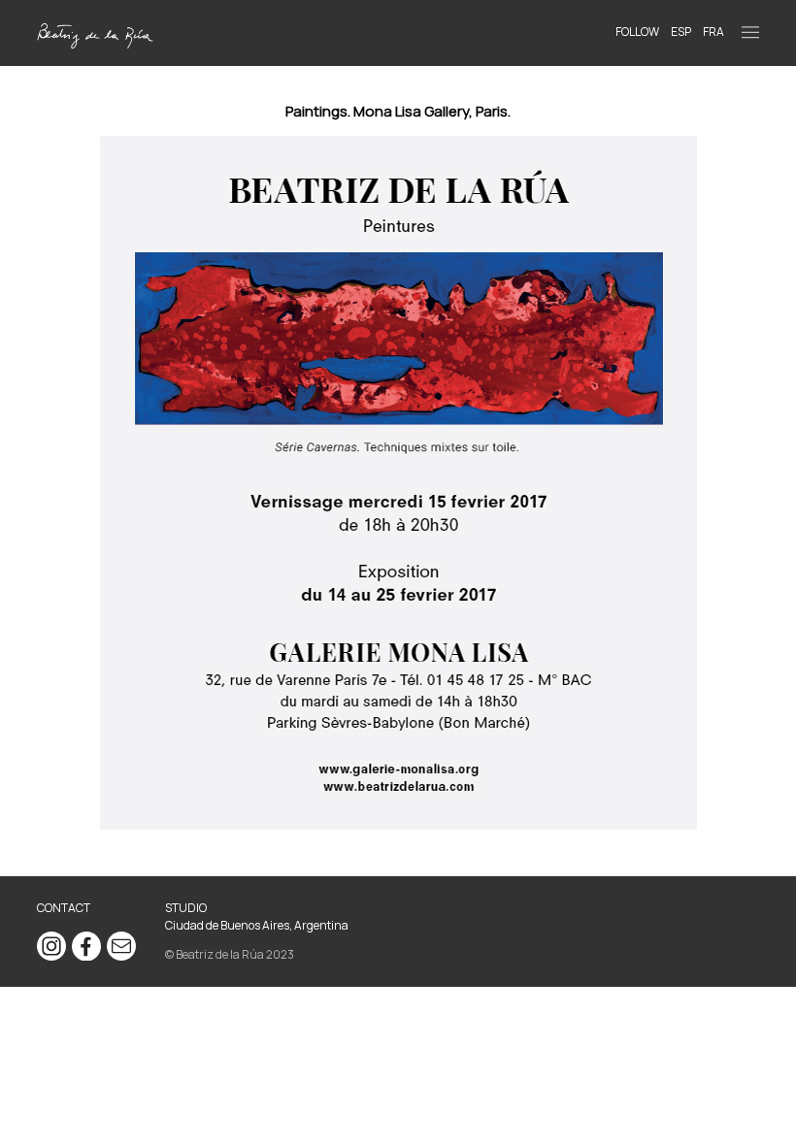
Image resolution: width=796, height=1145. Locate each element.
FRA (713, 31)
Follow (637, 31)
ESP (681, 31)
